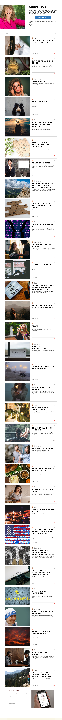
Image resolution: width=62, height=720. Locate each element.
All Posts (6, 33)
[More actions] (54, 38)
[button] (55, 33)
